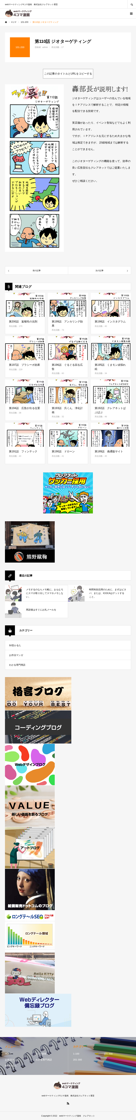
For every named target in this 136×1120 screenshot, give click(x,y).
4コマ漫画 (41, 1053)
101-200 (108, 1053)
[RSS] (68, 1103)
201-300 (77, 1059)
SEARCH (131, 4)
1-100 (76, 1053)
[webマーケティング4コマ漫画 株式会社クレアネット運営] (19, 13)
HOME (8, 1053)
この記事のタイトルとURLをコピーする (68, 73)
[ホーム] (6, 22)
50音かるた (15, 645)
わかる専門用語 (17, 665)
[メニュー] (131, 14)
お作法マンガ (16, 655)
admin (45, 47)
